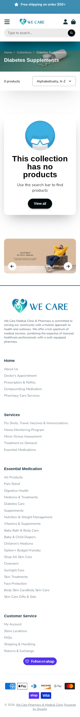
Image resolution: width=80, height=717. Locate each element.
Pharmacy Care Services (21, 395)
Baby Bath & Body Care (21, 530)
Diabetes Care (14, 503)
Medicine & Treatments (21, 497)
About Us (11, 369)
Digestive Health (16, 490)
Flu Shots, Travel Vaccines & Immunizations (36, 423)
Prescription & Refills (19, 382)
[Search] (71, 33)
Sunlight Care (14, 570)
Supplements (13, 510)
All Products (13, 477)
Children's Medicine (18, 543)
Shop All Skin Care (18, 557)
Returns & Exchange (19, 651)
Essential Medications (20, 449)
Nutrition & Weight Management (28, 517)
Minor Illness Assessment (23, 436)
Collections (24, 52)
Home (8, 52)
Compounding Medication (23, 389)
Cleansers (11, 563)
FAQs (8, 637)
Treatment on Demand (20, 443)
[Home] (32, 22)
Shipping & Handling (19, 644)
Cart (73, 21)
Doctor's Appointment (20, 375)
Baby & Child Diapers (20, 537)
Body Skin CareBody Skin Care (26, 590)
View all (40, 203)
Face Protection (15, 583)
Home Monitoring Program (24, 430)
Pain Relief (12, 484)
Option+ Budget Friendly (22, 550)
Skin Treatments (16, 576)
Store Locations (15, 631)
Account (65, 21)
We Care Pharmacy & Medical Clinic (39, 705)
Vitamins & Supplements (22, 523)
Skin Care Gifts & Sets (20, 596)
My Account (13, 624)
